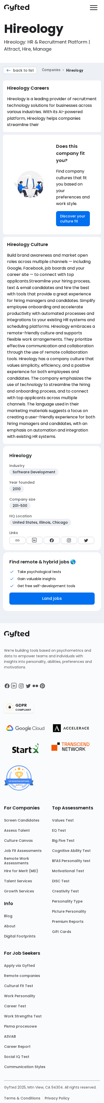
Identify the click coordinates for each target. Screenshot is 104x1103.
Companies (51, 70)
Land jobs (52, 598)
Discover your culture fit (72, 219)
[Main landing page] (19, 7)
